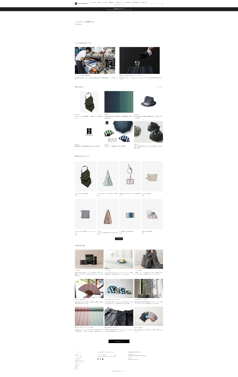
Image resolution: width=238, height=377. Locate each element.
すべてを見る (159, 86)
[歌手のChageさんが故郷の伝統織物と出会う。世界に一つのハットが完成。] (148, 102)
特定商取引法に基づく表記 (79, 360)
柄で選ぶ (99, 2)
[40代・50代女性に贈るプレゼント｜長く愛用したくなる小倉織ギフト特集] (148, 132)
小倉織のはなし (112, 2)
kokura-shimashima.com (133, 359)
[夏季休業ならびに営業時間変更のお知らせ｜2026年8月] (89, 132)
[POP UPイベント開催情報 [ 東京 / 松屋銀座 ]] (118, 132)
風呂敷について (119, 2)
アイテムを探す (93, 2)
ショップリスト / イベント (119, 4)
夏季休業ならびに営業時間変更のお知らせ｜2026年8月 (87, 146)
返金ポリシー (77, 368)
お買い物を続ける (78, 24)
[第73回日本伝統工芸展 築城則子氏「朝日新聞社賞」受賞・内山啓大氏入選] (118, 102)
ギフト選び (105, 2)
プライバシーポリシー (79, 362)
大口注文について (144, 2)
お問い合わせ (77, 364)
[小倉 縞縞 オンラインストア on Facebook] (100, 359)
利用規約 (76, 366)
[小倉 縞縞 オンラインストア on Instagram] (98, 359)
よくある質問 (126, 2)
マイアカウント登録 (78, 356)
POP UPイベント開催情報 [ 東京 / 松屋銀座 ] (115, 146)
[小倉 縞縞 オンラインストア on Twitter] (103, 359)
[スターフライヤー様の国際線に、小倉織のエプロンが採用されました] (89, 102)
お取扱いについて (78, 354)
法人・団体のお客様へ (135, 2)
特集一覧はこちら (119, 341)
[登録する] (115, 355)
